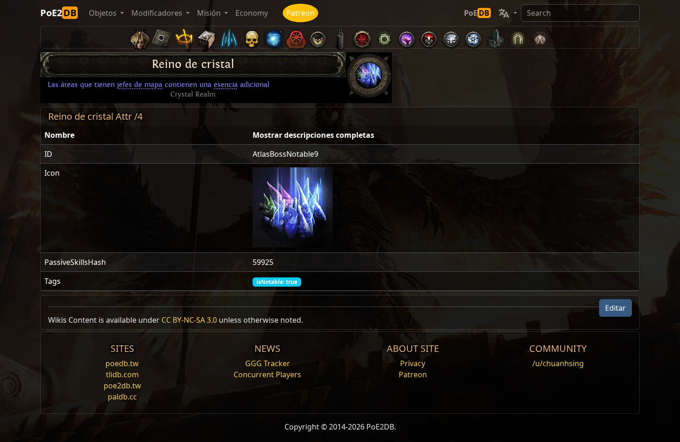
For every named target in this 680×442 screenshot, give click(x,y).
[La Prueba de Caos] (540, 37)
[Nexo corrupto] (362, 37)
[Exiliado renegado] (295, 37)
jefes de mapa (139, 84)
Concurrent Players (267, 374)
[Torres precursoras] (340, 37)
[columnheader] (145, 135)
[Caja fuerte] (207, 37)
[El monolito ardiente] (495, 37)
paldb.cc (122, 397)
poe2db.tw (122, 386)
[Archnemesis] (251, 37)
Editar (615, 308)
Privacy (412, 363)
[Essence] (229, 37)
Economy (251, 13)
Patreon (300, 13)
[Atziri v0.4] (140, 37)
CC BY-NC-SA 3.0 (189, 320)
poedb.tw (122, 363)
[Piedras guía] (162, 37)
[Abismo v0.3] (384, 37)
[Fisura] (407, 37)
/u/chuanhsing (558, 363)
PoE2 (58, 12)
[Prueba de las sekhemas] (518, 37)
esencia (226, 84)
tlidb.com (122, 374)
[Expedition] (473, 37)
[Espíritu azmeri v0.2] (273, 37)
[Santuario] (184, 37)
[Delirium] (451, 37)
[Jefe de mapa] (318, 37)
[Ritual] (429, 37)
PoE (476, 13)
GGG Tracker (267, 363)
